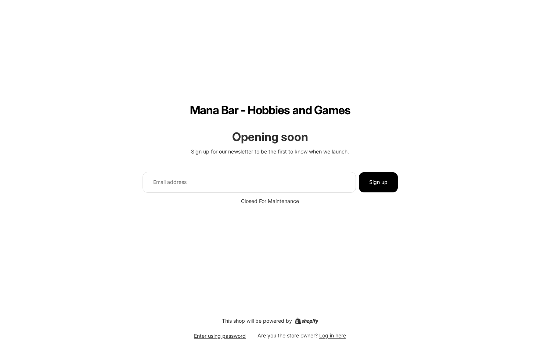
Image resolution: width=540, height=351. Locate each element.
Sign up (378, 182)
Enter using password (220, 336)
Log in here (332, 335)
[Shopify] (306, 321)
